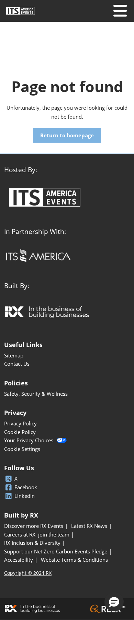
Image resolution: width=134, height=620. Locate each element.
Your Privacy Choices (28, 440)
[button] (67, 135)
